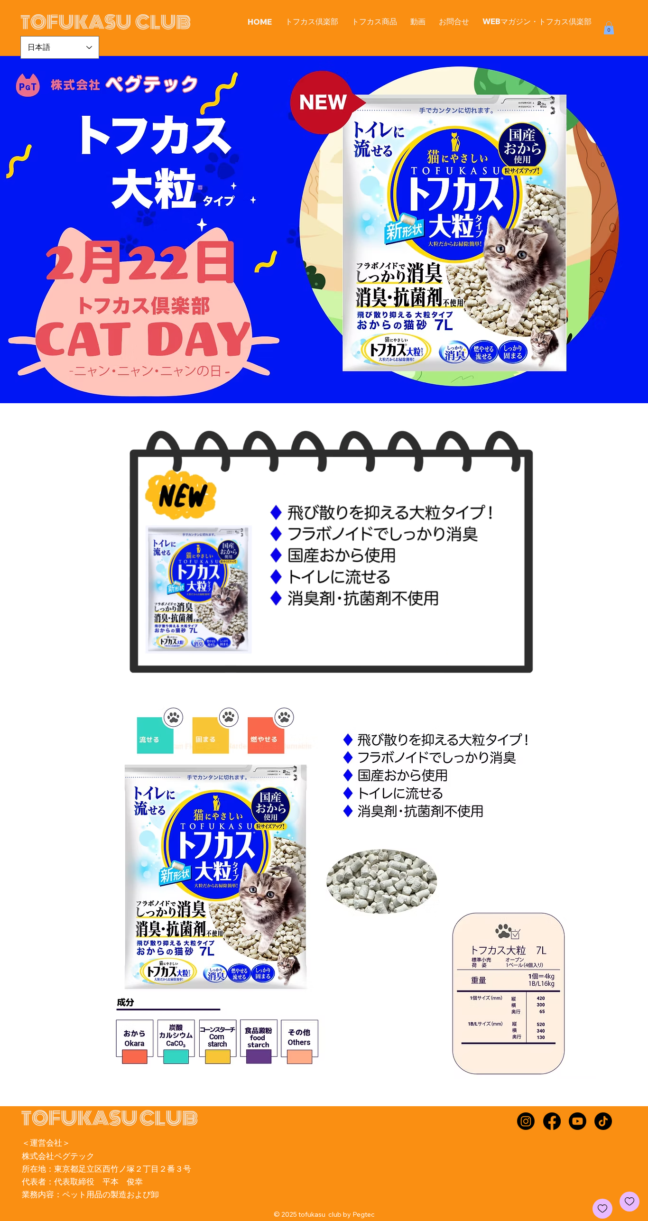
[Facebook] (552, 1121)
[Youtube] (577, 1121)
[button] (374, 22)
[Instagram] (526, 1121)
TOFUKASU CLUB (105, 22)
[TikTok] (603, 1121)
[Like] (629, 1202)
